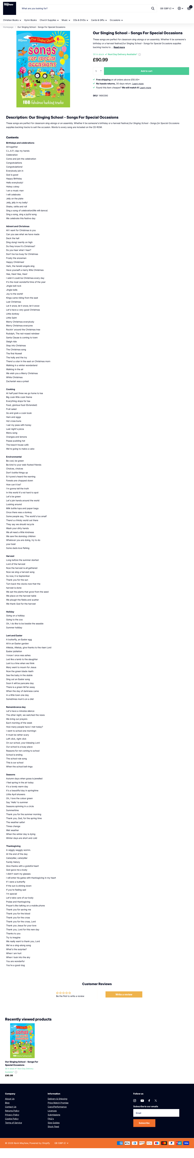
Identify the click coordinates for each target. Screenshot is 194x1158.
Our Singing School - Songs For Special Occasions (21, 1063)
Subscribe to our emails (145, 1106)
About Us (9, 1098)
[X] (156, 1101)
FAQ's (51, 1118)
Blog (7, 1102)
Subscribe (144, 1123)
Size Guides (54, 1122)
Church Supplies (48, 20)
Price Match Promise (58, 1102)
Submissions (54, 1114)
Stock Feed (53, 1126)
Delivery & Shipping (57, 1098)
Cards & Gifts (97, 20)
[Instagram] (134, 1100)
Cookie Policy (12, 1118)
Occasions (115, 20)
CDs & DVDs (79, 20)
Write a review (123, 994)
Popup (139, 54)
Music (65, 20)
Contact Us (10, 1106)
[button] (101, 68)
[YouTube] (142, 1101)
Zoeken (153, 8)
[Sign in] (180, 8)
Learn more (138, 83)
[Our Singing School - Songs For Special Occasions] (22, 1040)
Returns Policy (12, 1110)
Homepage (8, 27)
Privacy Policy (12, 1114)
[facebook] (149, 1100)
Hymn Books (30, 20)
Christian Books (11, 20)
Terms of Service (13, 1122)
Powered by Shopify (39, 1143)
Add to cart (146, 71)
